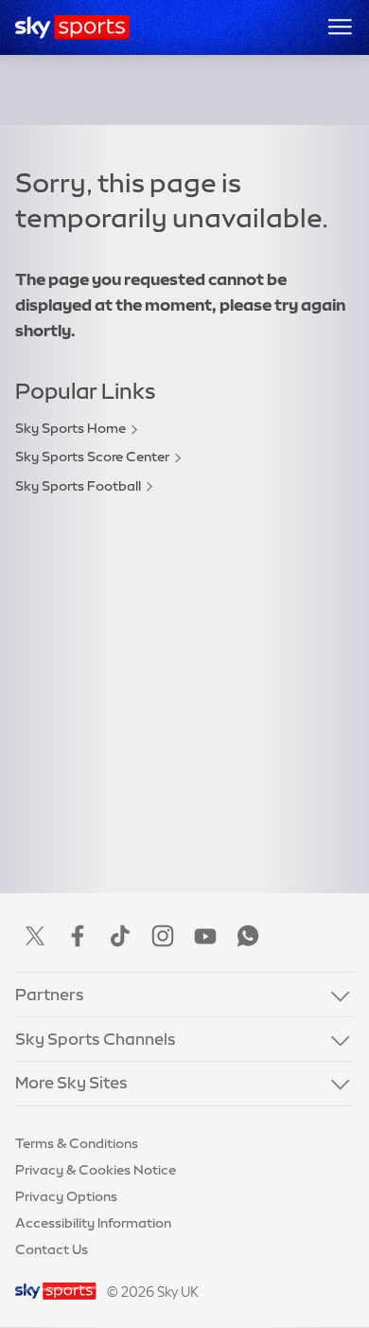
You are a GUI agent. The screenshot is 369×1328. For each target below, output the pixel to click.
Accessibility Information (93, 1222)
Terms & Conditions (76, 1143)
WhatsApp (248, 936)
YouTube (205, 936)
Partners (49, 994)
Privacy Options (66, 1196)
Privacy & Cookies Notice (95, 1169)
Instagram (163, 936)
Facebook (77, 936)
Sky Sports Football (78, 486)
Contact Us (51, 1249)
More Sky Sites (71, 1082)
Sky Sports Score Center (92, 456)
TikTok (120, 936)
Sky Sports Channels (95, 1039)
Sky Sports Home (70, 428)
